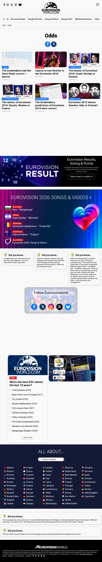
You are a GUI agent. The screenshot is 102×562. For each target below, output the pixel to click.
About (5, 556)
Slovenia (88, 471)
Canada (9, 503)
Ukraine (87, 489)
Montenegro (51, 503)
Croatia (29, 467)
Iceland (48, 467)
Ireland (48, 471)
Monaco (49, 500)
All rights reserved (86, 554)
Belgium (10, 492)
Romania (68, 489)
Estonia (29, 482)
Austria (9, 482)
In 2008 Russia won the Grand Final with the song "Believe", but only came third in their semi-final (16, 259)
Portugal (68, 485)
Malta (48, 492)
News (18, 19)
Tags (4, 25)
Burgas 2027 (66, 19)
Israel (48, 475)
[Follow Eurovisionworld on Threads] (16, 4)
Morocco (68, 467)
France (29, 489)
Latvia (48, 482)
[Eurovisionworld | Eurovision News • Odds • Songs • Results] (51, 8)
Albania (9, 467)
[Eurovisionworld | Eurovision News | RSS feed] (44, 556)
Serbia (67, 500)
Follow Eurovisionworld (51, 293)
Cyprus (29, 471)
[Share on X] (53, 44)
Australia (10, 478)
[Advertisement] (51, 135)
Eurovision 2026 (49, 197)
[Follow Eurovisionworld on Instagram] (8, 4)
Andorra (10, 471)
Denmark (30, 478)
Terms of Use (19, 556)
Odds (97, 19)
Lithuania (49, 485)
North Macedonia (71, 475)
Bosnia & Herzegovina (13, 496)
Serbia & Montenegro (71, 503)
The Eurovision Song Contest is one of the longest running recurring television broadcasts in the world (41, 532)
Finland (29, 485)
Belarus (10, 489)
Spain (87, 475)
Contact (10, 556)
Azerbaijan (11, 485)
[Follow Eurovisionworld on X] (12, 4)
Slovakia (88, 467)
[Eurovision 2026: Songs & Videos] (86, 217)
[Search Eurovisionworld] (4, 19)
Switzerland (89, 482)
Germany (30, 496)
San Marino (69, 496)
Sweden (88, 478)
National (83, 19)
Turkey (87, 485)
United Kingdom (91, 492)
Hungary (30, 503)
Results (35, 19)
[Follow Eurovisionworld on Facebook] (4, 4)
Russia (67, 492)
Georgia (29, 492)
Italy (47, 478)
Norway (68, 478)
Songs (52, 19)
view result (27, 437)
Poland (67, 482)
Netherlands (70, 471)
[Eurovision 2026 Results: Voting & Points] (30, 171)
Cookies (28, 556)
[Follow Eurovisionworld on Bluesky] (20, 4)
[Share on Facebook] (47, 44)
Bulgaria (10, 500)
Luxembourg (51, 489)
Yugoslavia (89, 496)
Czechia (29, 475)
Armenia (10, 475)
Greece (29, 500)
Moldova (49, 496)
